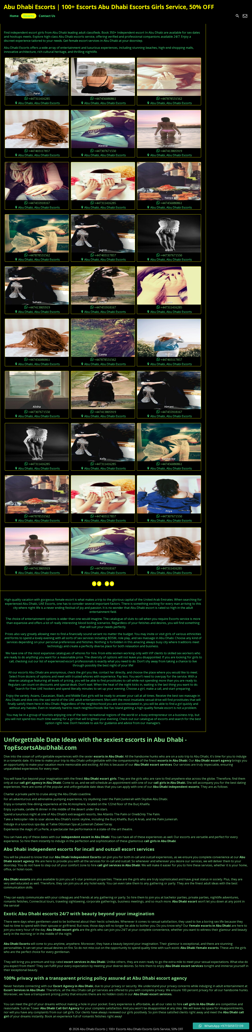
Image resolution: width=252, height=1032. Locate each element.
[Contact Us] (245, 16)
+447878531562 (171, 98)
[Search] (237, 16)
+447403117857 (39, 150)
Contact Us (47, 16)
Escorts (28, 16)
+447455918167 (39, 202)
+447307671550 (105, 150)
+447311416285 (39, 98)
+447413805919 (171, 150)
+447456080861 (105, 98)
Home (14, 16)
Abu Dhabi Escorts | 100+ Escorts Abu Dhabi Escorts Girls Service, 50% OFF (109, 7)
